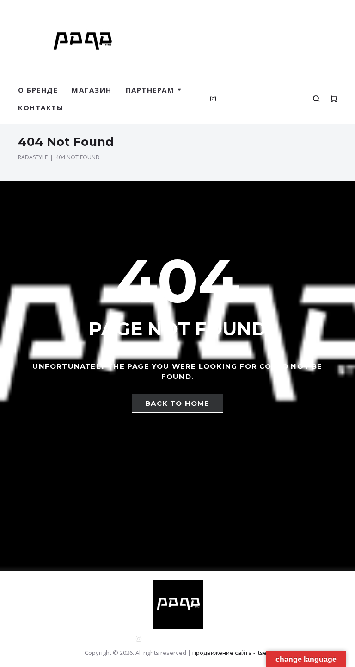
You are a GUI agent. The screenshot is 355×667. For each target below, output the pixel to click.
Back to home (177, 403)
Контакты (40, 107)
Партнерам (150, 89)
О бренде (38, 89)
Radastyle (33, 157)
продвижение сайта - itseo (231, 652)
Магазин (92, 89)
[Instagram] (213, 98)
